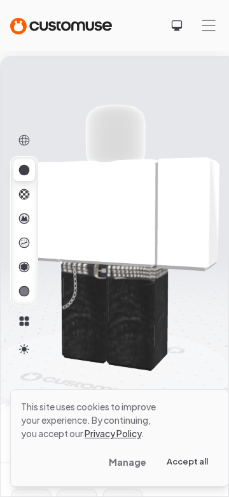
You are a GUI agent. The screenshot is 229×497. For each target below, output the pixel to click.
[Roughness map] (24, 242)
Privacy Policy (113, 433)
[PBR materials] (24, 170)
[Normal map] (24, 218)
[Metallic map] (24, 267)
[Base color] (24, 194)
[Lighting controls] (24, 349)
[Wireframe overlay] (24, 140)
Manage (127, 462)
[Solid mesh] (24, 291)
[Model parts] (24, 321)
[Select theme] (176, 25)
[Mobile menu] (208, 25)
